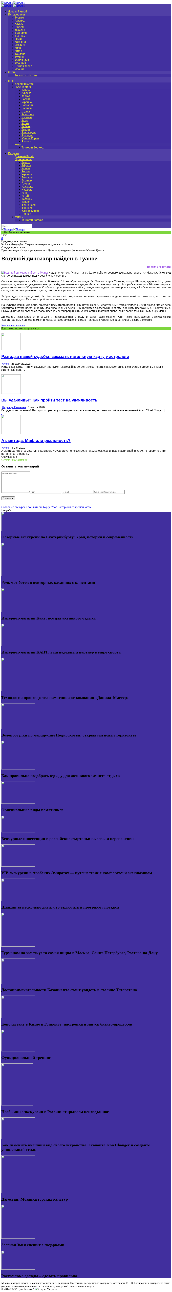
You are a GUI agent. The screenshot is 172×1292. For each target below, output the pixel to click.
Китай (18, 50)
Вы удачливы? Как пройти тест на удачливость (49, 400)
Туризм (19, 17)
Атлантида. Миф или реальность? (36, 440)
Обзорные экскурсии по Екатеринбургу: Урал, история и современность (46, 507)
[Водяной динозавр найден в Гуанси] (25, 272)
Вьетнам (20, 35)
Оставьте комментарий (14, 459)
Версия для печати (159, 266)
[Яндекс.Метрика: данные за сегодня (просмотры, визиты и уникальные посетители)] (46, 1289)
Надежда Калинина (14, 407)
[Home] (13, 5)
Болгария (21, 32)
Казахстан (21, 41)
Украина (20, 29)
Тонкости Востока (26, 75)
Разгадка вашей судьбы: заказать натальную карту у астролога (65, 356)
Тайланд (20, 54)
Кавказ (19, 23)
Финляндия (22, 60)
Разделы (13, 153)
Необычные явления (13, 325)
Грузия (19, 38)
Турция (19, 57)
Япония (19, 69)
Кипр (18, 47)
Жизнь (12, 72)
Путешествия (16, 14)
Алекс (5, 363)
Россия (19, 26)
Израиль (20, 44)
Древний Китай (17, 11)
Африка (20, 20)
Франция (20, 63)
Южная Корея (23, 66)
